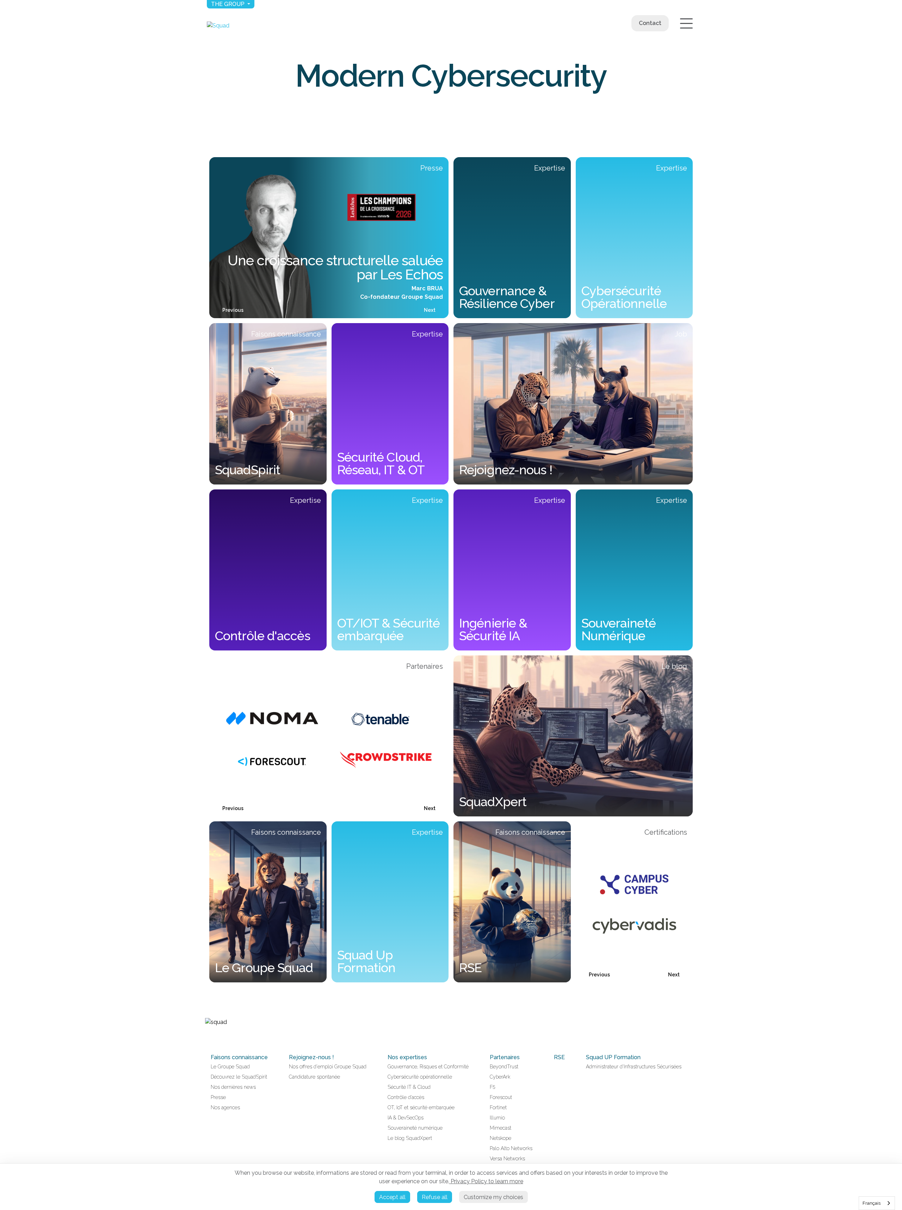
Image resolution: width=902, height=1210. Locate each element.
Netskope (500, 1138)
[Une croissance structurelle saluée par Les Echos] (329, 237)
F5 (492, 1087)
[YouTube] (216, 1037)
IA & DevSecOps (406, 1118)
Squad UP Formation (613, 1057)
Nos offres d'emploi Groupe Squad (327, 1066)
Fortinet (498, 1107)
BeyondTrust (504, 1066)
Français (872, 1203)
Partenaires (505, 1057)
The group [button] (228, 4)
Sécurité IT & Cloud (409, 1087)
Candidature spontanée (314, 1077)
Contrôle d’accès (406, 1097)
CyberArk (500, 1077)
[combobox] (877, 1203)
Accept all (392, 1197)
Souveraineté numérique (415, 1128)
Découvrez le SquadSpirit (239, 1077)
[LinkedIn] (208, 1037)
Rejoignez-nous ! (311, 1057)
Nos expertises (407, 1057)
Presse (218, 1097)
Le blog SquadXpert (410, 1138)
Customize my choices (493, 1197)
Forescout (501, 1097)
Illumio (497, 1118)
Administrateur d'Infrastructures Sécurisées (633, 1066)
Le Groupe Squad (230, 1066)
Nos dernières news (233, 1087)
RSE (559, 1057)
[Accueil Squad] (218, 25)
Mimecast (500, 1128)
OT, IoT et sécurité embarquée (421, 1107)
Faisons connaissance (239, 1057)
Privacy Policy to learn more (486, 1181)
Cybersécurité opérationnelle (420, 1077)
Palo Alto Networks (511, 1148)
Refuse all (434, 1197)
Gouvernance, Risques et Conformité (428, 1066)
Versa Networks (507, 1158)
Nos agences (225, 1107)
